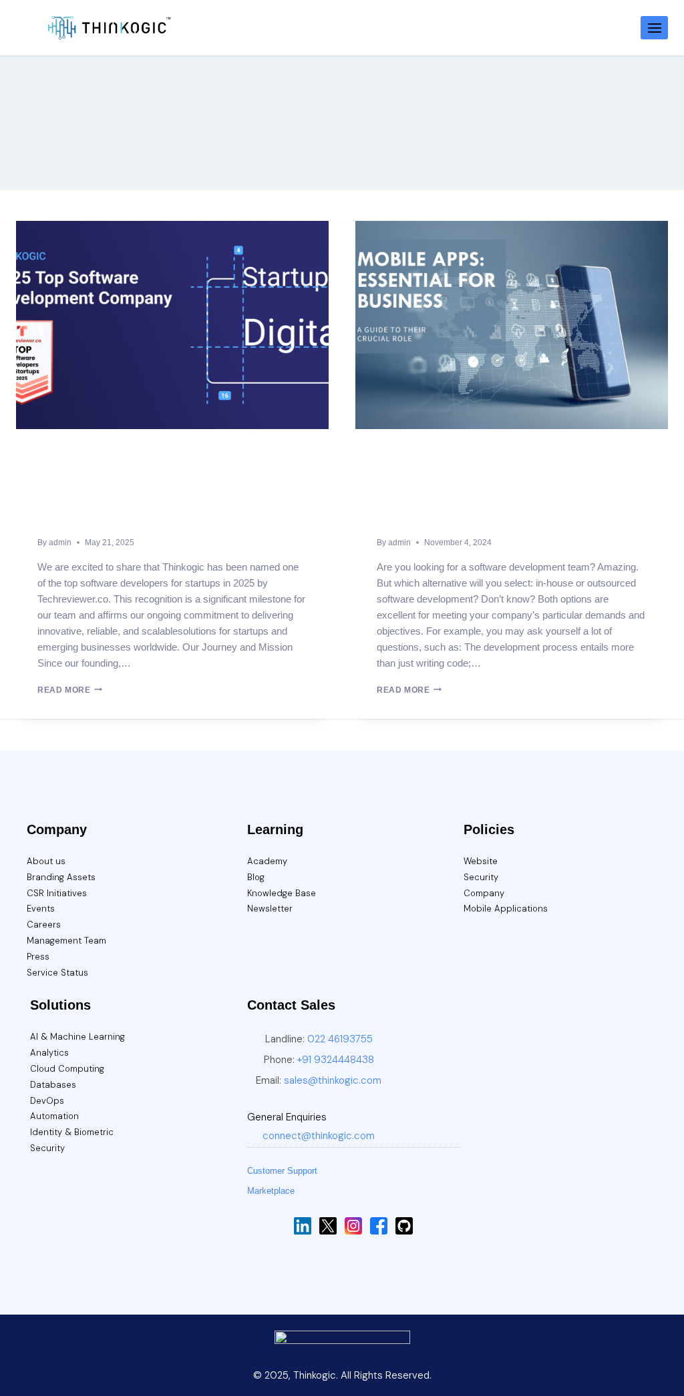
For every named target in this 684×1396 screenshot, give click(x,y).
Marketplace (271, 1191)
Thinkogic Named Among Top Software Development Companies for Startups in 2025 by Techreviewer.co (169, 496)
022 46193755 (340, 1039)
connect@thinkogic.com (319, 1135)
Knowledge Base (281, 893)
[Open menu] (654, 27)
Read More (69, 690)
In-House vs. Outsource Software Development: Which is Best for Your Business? (484, 496)
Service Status (57, 972)
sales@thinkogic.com (332, 1080)
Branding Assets (61, 877)
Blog (256, 877)
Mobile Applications (506, 908)
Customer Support (282, 1171)
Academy (267, 861)
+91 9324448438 (335, 1059)
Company (484, 893)
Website (481, 861)
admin (60, 542)
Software (54, 456)
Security (481, 877)
